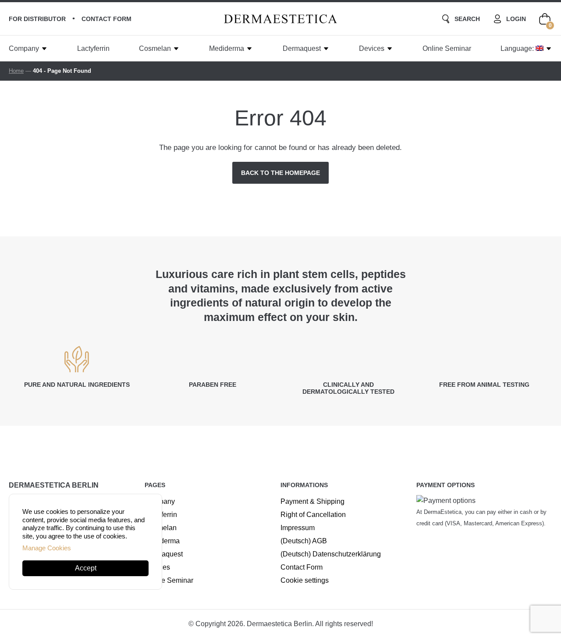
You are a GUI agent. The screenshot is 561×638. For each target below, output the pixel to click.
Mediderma (226, 48)
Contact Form (301, 567)
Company (24, 48)
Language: (518, 48)
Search (467, 18)
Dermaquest (302, 48)
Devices (371, 48)
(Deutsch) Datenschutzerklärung (330, 554)
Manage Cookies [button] (46, 548)
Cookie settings (304, 580)
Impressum (297, 527)
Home (16, 71)
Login (516, 18)
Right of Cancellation (313, 514)
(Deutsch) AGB (303, 541)
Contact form (106, 18)
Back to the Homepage (280, 172)
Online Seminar (447, 48)
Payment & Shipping (312, 501)
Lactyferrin (93, 48)
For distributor (37, 18)
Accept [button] (85, 568)
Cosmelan (155, 48)
